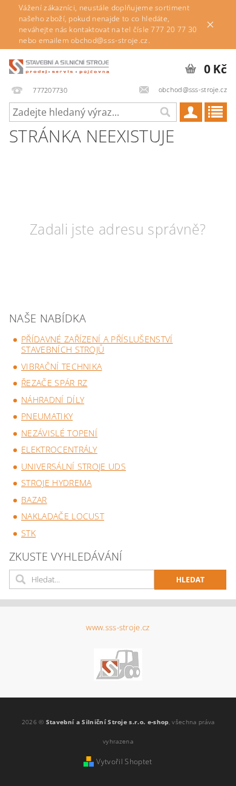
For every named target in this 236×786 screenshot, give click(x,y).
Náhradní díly (52, 399)
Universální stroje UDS (73, 466)
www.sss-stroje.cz (117, 627)
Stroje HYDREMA (56, 482)
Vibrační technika (61, 366)
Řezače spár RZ (54, 382)
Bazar (34, 499)
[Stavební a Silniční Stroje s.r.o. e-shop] (59, 65)
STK (28, 533)
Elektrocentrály (59, 449)
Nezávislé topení (59, 433)
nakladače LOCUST (62, 516)
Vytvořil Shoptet (124, 761)
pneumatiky (47, 416)
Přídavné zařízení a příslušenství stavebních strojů (97, 344)
